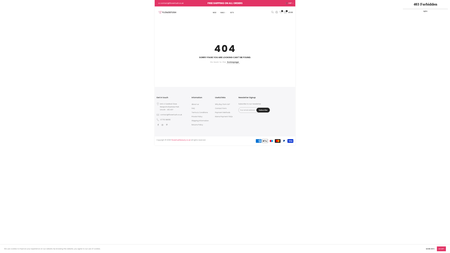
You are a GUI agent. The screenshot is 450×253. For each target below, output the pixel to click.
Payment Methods (222, 112)
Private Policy (197, 116)
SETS (232, 12)
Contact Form (221, 108)
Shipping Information (200, 120)
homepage (233, 62)
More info (430, 249)
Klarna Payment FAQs (224, 116)
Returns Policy (197, 125)
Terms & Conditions (200, 112)
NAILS (222, 12)
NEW (214, 12)
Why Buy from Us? (222, 104)
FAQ (193, 108)
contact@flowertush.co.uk (172, 3)
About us (195, 104)
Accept (441, 249)
